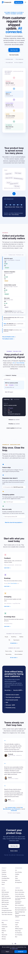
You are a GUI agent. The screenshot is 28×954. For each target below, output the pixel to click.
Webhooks (17, 880)
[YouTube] (15, 943)
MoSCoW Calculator (6, 898)
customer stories (11, 807)
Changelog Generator (7, 910)
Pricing (3, 882)
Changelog (4, 876)
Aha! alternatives (19, 890)
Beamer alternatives (19, 892)
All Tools (4, 890)
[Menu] (25, 2)
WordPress (13, 636)
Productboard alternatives (18, 902)
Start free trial (18, 2)
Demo (3, 884)
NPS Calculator (5, 900)
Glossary (4, 938)
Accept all (20, 951)
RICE (5, 323)
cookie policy (15, 948)
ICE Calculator (5, 894)
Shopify (6, 636)
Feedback (4, 872)
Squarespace (16, 640)
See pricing (8, 690)
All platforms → (14, 643)
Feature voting (8, 651)
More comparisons (19, 905)
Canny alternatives (19, 894)
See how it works (14, 55)
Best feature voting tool (20, 907)
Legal (16, 924)
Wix (9, 640)
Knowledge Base (5, 878)
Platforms (4, 930)
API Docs (4, 936)
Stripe (16, 878)
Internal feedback (18, 654)
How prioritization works (9, 336)
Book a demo (14, 851)
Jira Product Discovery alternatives (20, 898)
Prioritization (4, 880)
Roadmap (4, 874)
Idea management (19, 651)
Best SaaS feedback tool (20, 910)
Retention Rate (5, 904)
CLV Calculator (5, 908)
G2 (14, 813)
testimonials (14, 810)
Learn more (7, 567)
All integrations (18, 882)
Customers (4, 924)
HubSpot (17, 874)
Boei (16, 936)
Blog (3, 922)
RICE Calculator (5, 892)
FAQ (3, 932)
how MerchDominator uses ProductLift (13, 808)
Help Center (4, 934)
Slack (16, 876)
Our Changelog (18, 934)
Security (17, 926)
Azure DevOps (15, 214)
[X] (12, 943)
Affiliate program (19, 928)
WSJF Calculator (5, 896)
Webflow (21, 636)
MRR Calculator (5, 902)
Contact (17, 922)
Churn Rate (4, 906)
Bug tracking (8, 654)
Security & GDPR (18, 690)
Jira (10, 214)
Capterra (18, 813)
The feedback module (8, 339)
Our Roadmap (18, 932)
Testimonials (4, 926)
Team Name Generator (7, 914)
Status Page (18, 930)
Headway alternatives (20, 896)
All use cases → (14, 657)
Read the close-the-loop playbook (14, 522)
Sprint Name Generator (7, 912)
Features (4, 870)
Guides (3, 928)
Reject (7, 951)
